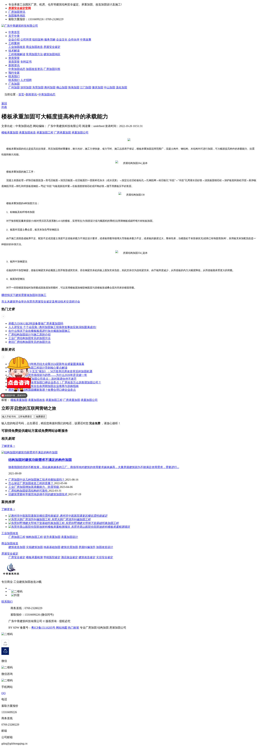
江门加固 (85, 87)
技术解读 (14, 50)
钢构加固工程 (34, 536)
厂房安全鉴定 (16, 557)
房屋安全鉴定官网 (19, 8)
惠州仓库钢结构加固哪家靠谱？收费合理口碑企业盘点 (42, 389)
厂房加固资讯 (16, 11)
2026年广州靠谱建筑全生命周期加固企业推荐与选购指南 (43, 386)
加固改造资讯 (34, 69)
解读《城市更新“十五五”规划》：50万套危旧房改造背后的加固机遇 (50, 371)
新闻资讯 (14, 65)
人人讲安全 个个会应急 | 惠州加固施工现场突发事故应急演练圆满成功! (52, 327)
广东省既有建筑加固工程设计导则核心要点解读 (37, 367)
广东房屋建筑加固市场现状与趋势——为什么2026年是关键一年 (47, 375)
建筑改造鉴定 (87, 557)
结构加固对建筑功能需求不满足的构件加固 (40, 460)
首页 (21, 94)
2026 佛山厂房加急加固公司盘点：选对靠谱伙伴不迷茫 (42, 378)
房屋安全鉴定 (52, 46)
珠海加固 (73, 87)
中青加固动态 (16, 69)
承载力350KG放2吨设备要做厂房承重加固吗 (35, 323)
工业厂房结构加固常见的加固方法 (29, 338)
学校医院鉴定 (52, 557)
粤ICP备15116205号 (43, 627)
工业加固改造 (16, 46)
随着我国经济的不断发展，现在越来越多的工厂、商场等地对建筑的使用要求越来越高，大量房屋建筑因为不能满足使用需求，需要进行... (93, 467)
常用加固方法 (34, 54)
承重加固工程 (45, 132)
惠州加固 (49, 87)
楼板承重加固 (9, 132)
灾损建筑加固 (34, 547)
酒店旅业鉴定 (69, 557)
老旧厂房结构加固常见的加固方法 (29, 341)
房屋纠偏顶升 (87, 547)
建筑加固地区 (52, 54)
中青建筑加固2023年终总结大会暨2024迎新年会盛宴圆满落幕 (46, 364)
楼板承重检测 (34, 557)
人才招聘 (26, 80)
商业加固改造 (34, 46)
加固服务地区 (16, 15)
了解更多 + (8, 445)
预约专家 (14, 72)
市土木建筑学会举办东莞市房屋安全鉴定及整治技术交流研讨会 (40, 301)
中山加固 (109, 87)
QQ (3, 693)
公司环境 (26, 39)
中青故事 (85, 39)
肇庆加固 (97, 87)
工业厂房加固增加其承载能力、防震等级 (34, 486)
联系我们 (14, 76)
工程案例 (14, 43)
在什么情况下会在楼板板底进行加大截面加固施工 (39, 330)
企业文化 (61, 39)
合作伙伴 (73, 39)
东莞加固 (38, 87)
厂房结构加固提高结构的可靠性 (28, 490)
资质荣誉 (14, 57)
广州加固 (14, 87)
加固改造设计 (104, 547)
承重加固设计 (69, 536)
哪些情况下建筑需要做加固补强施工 (23, 295)
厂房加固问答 (52, 69)
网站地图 (61, 627)
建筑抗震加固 (69, 547)
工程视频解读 (16, 54)
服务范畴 (49, 39)
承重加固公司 (80, 132)
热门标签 (73, 627)
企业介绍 (14, 39)
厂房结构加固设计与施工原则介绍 (29, 334)
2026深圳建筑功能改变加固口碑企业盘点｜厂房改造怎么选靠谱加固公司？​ (54, 382)
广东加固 (14, 83)
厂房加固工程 (16, 536)
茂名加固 (121, 87)
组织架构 (38, 39)
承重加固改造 (27, 132)
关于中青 (14, 35)
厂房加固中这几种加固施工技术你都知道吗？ (36, 479)
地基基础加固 (52, 547)
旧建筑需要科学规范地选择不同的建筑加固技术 (38, 494)
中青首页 (14, 32)
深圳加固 (26, 87)
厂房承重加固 (62, 132)
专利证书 (26, 61)
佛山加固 (61, 87)
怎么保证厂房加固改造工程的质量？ (31, 483)
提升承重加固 (52, 536)
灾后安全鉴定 (104, 557)
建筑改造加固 (16, 547)
